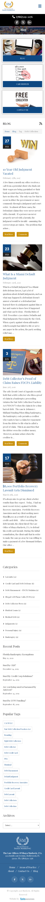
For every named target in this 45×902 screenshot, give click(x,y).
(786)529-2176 (24, 16)
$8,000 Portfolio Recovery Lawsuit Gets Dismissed (20, 488)
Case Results (22, 84)
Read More (9, 234)
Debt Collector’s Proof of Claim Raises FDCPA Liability (22, 381)
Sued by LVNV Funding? (14, 700)
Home (7, 131)
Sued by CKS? (9, 665)
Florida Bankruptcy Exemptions (18, 654)
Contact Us (22, 110)
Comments (22, 234)
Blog (22, 58)
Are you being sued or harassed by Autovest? (19, 688)
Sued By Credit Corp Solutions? (18, 676)
